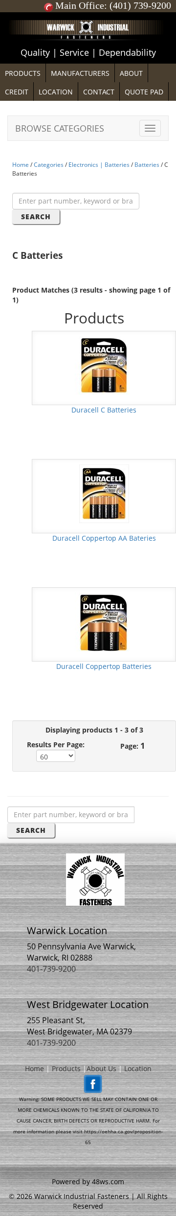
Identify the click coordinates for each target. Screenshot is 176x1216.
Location (138, 1068)
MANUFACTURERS (80, 73)
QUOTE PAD (144, 91)
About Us (101, 1068)
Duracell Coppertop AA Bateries (104, 538)
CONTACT (98, 91)
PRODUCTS (23, 73)
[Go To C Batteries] (104, 364)
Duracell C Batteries (103, 409)
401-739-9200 (51, 969)
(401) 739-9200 (140, 5)
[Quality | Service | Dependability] (88, 14)
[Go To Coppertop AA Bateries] (104, 492)
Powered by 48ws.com (88, 1181)
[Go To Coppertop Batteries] (104, 620)
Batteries (146, 165)
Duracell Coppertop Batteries (104, 666)
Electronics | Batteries (99, 165)
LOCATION (56, 91)
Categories (49, 165)
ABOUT (131, 73)
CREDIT (16, 91)
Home (20, 165)
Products (66, 1068)
